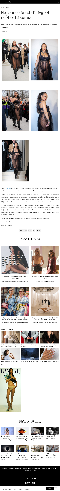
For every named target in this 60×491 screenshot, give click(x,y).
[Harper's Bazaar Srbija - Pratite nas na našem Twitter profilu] (27, 478)
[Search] (58, 2)
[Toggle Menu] (2, 1)
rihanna (30, 230)
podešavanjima (26, 489)
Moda (2, 8)
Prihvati (49, 488)
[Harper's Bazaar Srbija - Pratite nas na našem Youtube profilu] (35, 478)
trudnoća (38, 230)
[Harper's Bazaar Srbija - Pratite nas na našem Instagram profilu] (32, 478)
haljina (25, 230)
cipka (21, 230)
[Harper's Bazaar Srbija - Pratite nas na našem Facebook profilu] (25, 478)
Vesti (7, 8)
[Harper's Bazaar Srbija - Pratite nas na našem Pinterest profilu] (30, 478)
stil (34, 230)
